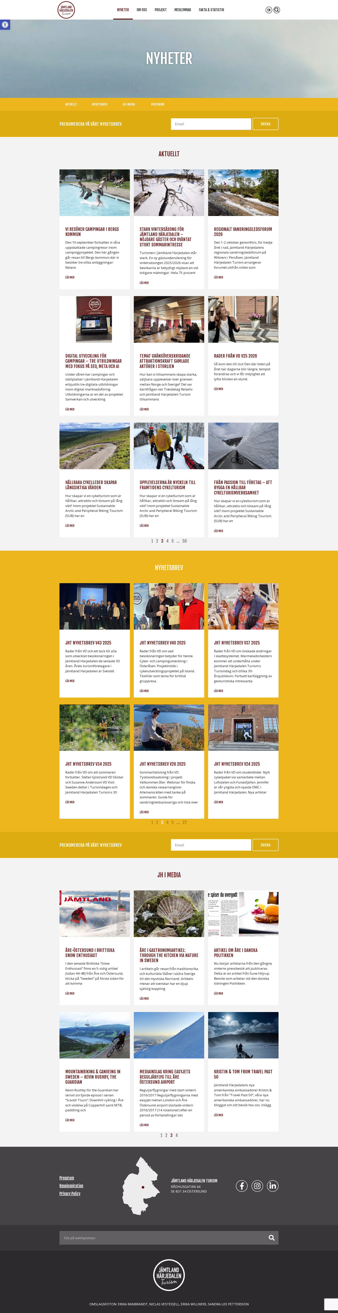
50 (184, 541)
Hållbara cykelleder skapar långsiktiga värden (91, 485)
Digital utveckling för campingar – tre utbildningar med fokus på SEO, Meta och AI (93, 361)
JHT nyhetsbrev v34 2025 (88, 764)
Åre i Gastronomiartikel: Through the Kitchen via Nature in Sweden (169, 955)
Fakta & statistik (211, 10)
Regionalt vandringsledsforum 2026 (243, 232)
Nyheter (123, 10)
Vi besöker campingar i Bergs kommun (92, 232)
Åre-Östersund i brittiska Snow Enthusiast (89, 953)
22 (184, 822)
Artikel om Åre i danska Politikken (235, 953)
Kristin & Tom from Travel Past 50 (243, 1074)
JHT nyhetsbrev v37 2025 (237, 642)
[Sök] (272, 1238)
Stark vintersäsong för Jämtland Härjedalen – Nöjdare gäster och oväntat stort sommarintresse (165, 237)
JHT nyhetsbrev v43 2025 (88, 642)
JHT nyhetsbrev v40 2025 (163, 642)
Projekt (161, 10)
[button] (5, 25)
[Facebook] (241, 1186)
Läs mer (70, 277)
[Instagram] (257, 1186)
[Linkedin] (273, 1186)
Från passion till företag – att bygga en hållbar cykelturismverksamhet (243, 487)
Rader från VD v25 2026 (235, 356)
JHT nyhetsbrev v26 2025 (163, 764)
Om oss (142, 10)
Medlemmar (182, 10)
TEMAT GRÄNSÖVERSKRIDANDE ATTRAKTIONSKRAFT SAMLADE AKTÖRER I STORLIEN (165, 361)
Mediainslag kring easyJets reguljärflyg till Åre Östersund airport (165, 1077)
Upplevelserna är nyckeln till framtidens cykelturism (168, 485)
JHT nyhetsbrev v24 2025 (237, 764)
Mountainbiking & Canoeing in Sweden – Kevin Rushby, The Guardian (92, 1077)
